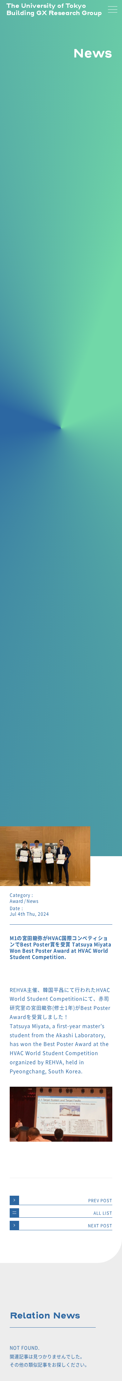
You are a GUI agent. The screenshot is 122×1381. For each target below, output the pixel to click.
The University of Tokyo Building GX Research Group (54, 9)
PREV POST (100, 1200)
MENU (112, 9)
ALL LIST (103, 1213)
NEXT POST (100, 1225)
